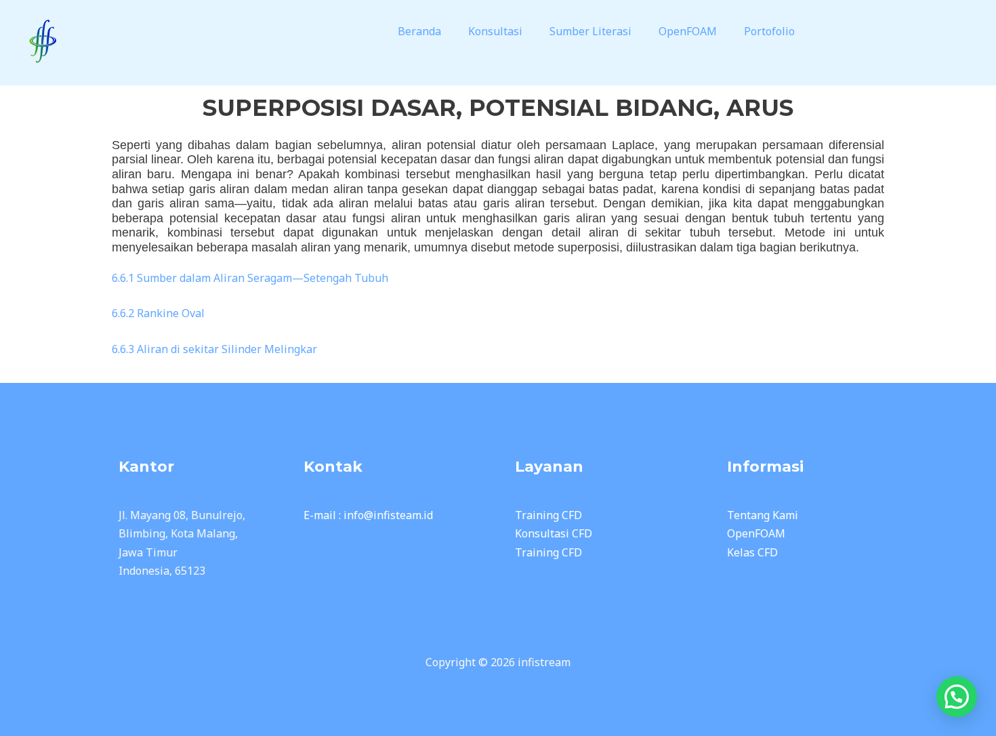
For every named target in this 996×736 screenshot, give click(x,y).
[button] (423, 31)
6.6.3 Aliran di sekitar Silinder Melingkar (214, 349)
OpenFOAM (688, 31)
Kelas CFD (752, 552)
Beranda (419, 31)
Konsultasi (495, 31)
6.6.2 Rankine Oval (158, 313)
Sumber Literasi (590, 31)
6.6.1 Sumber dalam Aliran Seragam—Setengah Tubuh (250, 277)
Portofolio (769, 31)
